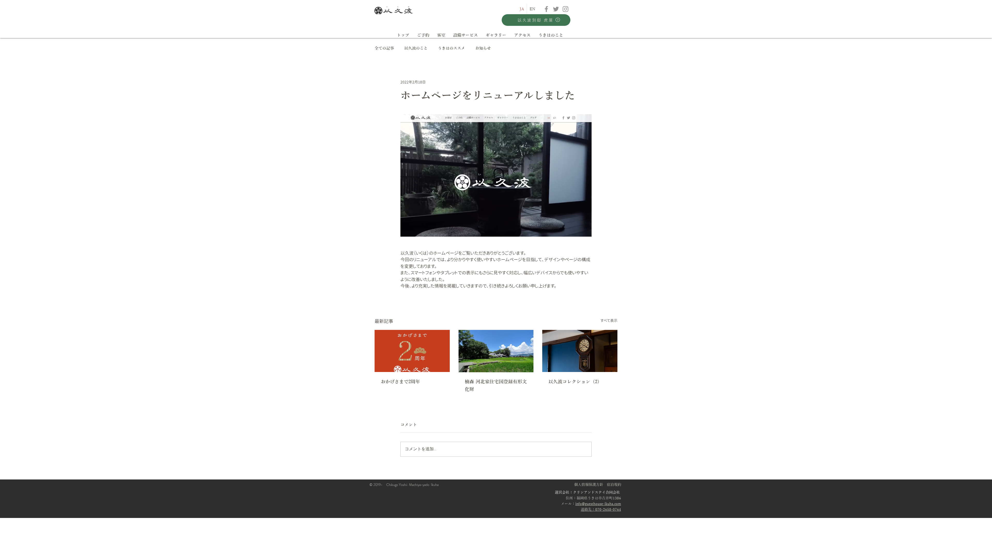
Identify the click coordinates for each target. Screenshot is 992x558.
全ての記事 (384, 48)
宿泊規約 (614, 485)
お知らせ (483, 48)
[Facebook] (546, 9)
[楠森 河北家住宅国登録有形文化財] (496, 351)
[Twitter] (556, 9)
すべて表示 (608, 320)
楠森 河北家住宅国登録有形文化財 (496, 385)
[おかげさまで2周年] (412, 351)
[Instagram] (565, 9)
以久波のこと (416, 48)
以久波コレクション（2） (575, 381)
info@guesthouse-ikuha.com (598, 504)
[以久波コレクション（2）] (579, 351)
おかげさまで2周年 (400, 381)
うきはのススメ (451, 48)
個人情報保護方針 (588, 485)
